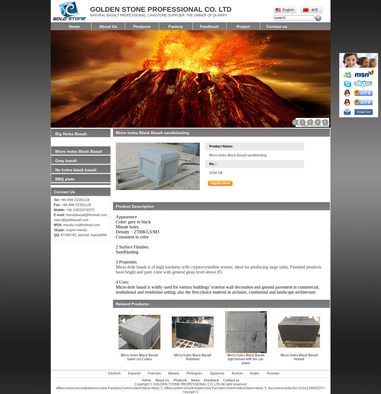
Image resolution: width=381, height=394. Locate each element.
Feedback (209, 26)
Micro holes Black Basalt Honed (299, 357)
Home (74, 26)
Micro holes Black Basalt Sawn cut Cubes (139, 357)
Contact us (276, 26)
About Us (108, 26)
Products (142, 26)
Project (243, 26)
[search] (318, 18)
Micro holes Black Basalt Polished (192, 357)
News (195, 380)
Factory (175, 26)
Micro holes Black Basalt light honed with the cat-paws (245, 359)
